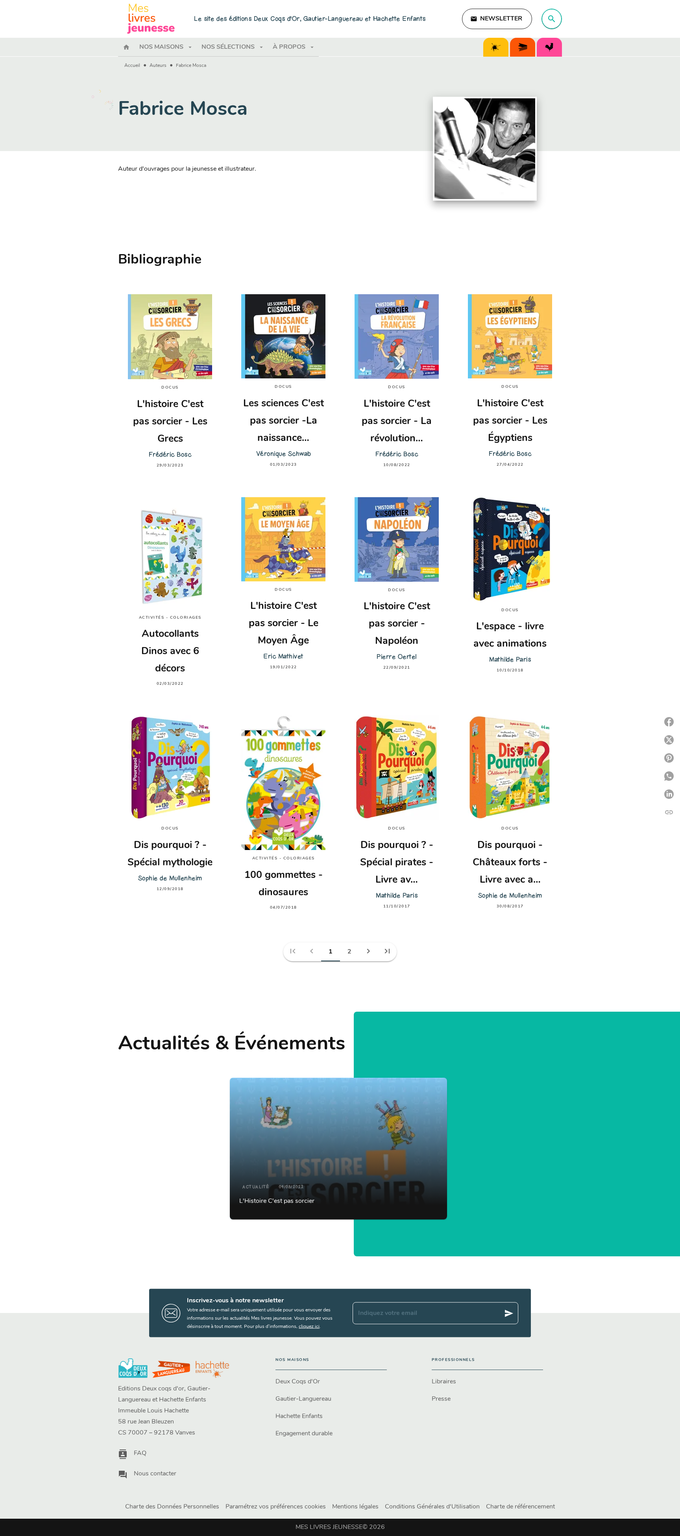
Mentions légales (355, 1507)
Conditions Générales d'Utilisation (432, 1507)
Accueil (132, 65)
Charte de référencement (520, 1507)
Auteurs (158, 65)
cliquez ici (309, 1326)
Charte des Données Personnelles (172, 1507)
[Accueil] (151, 18)
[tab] (126, 47)
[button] (497, 19)
